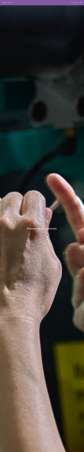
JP (71, 2)
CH (77, 2)
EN (74, 2)
